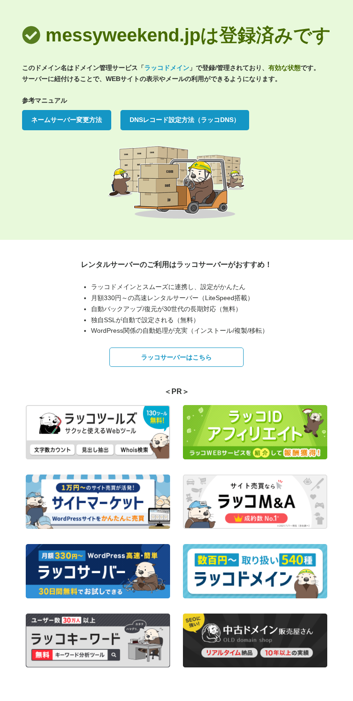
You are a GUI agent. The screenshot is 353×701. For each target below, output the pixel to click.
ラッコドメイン (166, 67)
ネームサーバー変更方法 (66, 119)
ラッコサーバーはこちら (176, 357)
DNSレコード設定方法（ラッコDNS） (185, 119)
